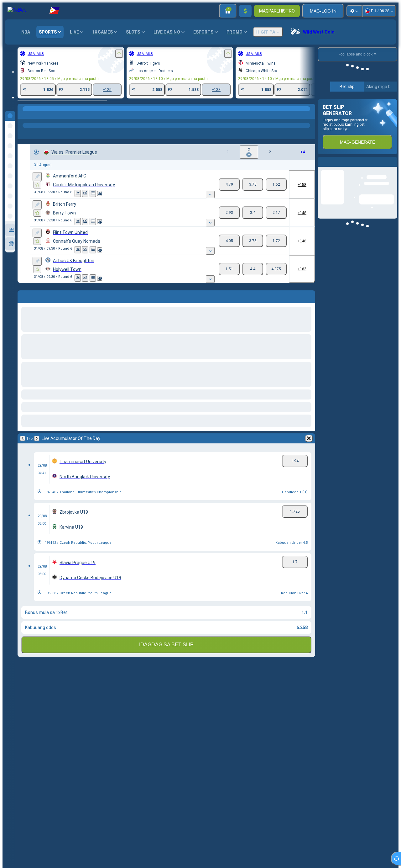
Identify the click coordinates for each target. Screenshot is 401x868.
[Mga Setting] (354, 11)
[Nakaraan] (22, 438)
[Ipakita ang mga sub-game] (210, 194)
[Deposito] (245, 11)
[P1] (229, 184)
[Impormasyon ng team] (99, 193)
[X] (252, 184)
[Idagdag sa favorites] (119, 54)
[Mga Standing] (93, 193)
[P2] (276, 184)
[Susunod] (36, 438)
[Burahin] (309, 438)
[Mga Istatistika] (78, 193)
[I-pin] (37, 176)
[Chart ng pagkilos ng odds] (85, 193)
